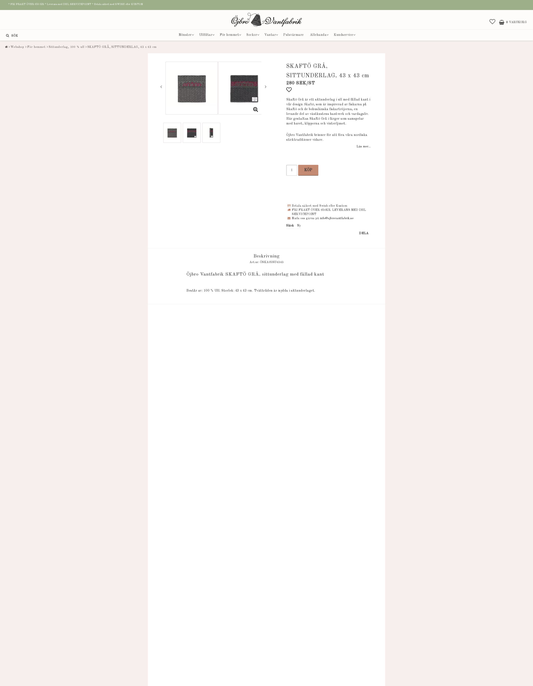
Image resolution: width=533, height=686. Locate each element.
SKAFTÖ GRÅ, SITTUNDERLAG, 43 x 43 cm (122, 47)
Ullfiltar (206, 35)
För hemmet (229, 35)
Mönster (185, 35)
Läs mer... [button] (363, 146)
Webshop (17, 47)
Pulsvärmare (293, 35)
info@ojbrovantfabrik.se (337, 218)
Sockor (251, 35)
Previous (161, 86)
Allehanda (318, 35)
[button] (492, 22)
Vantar (270, 35)
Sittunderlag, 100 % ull (66, 47)
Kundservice (343, 35)
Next (265, 86)
